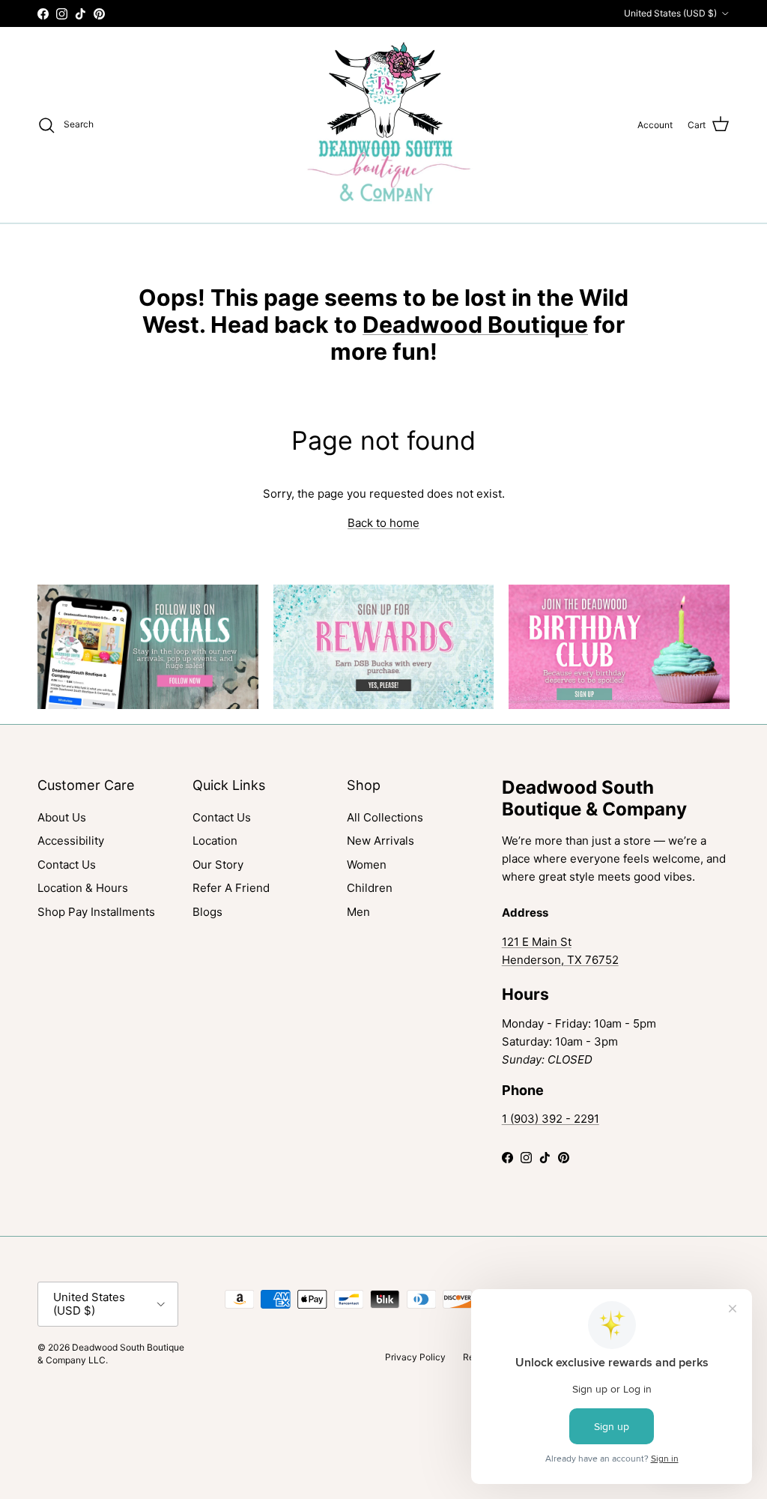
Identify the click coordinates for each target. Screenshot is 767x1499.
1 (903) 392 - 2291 (550, 1119)
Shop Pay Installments (96, 912)
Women (366, 864)
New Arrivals (380, 840)
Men (358, 912)
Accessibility (70, 840)
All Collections (385, 817)
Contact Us (66, 864)
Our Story (217, 864)
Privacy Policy (415, 1357)
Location (214, 840)
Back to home (383, 523)
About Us (61, 817)
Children (369, 888)
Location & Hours (82, 888)
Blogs (207, 912)
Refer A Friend (231, 888)
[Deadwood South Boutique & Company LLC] (383, 125)
